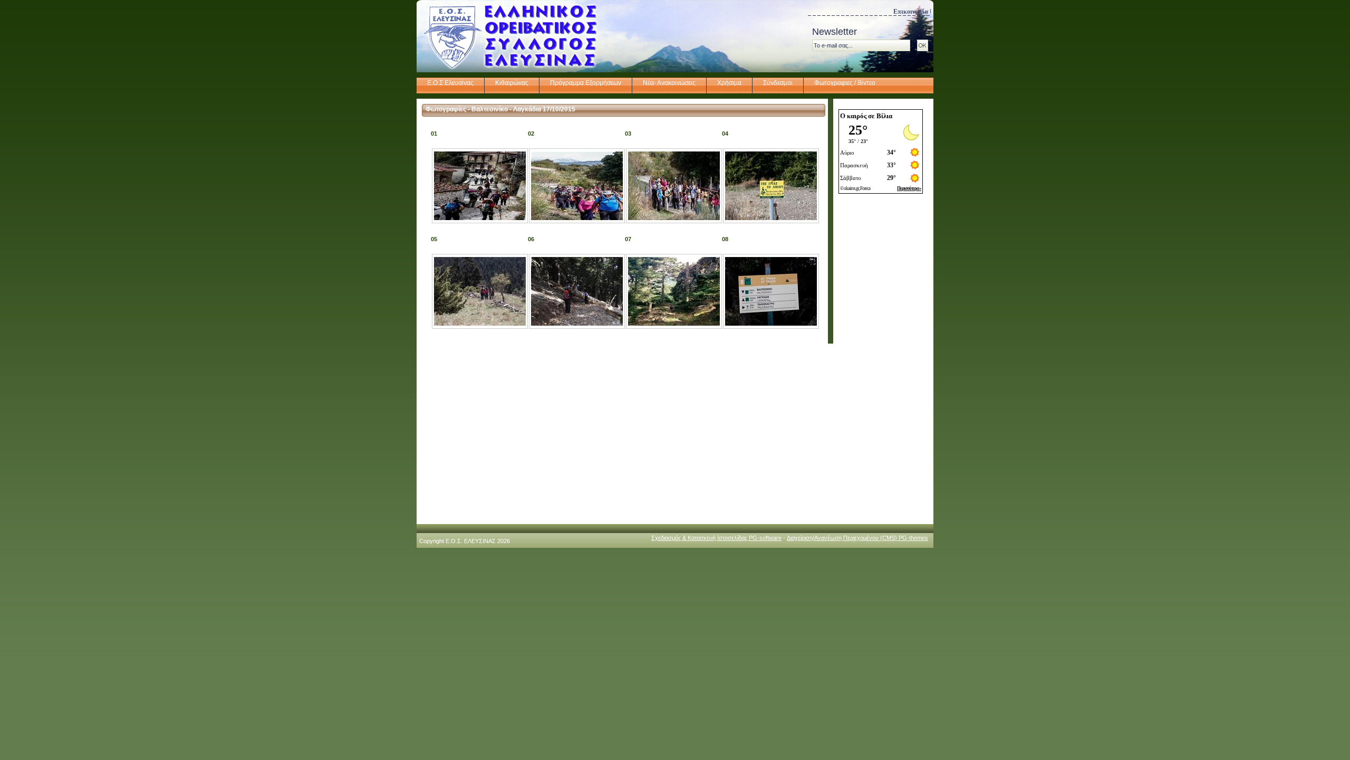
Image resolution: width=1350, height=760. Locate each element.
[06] (577, 323)
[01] (480, 218)
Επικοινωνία (910, 11)
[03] (674, 218)
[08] (771, 323)
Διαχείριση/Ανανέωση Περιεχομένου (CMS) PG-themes (857, 538)
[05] (480, 323)
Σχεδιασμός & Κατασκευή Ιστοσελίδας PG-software (716, 538)
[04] (771, 218)
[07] (674, 323)
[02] (577, 218)
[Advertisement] (880, 360)
